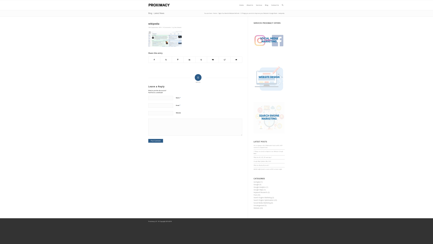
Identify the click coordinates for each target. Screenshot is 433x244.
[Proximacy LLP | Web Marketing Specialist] (159, 5)
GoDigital (257, 182)
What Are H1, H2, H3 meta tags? (263, 157)
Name (178, 98)
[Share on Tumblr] (201, 60)
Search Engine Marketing (263, 197)
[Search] (282, 5)
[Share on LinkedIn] (189, 60)
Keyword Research (260, 192)
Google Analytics (260, 187)
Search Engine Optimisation (264, 200)
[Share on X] (166, 60)
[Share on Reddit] (224, 60)
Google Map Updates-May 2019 (262, 161)
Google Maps (258, 190)
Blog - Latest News (156, 13)
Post (255, 195)
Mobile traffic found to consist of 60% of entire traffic (268, 169)
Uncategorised (259, 205)
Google (256, 184)
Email (178, 105)
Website (178, 113)
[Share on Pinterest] (178, 60)
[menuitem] (241, 5)
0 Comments (167, 27)
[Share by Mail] (236, 60)
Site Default (177, 27)
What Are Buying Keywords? (261, 165)
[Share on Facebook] (154, 60)
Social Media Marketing (262, 203)
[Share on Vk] (213, 60)
